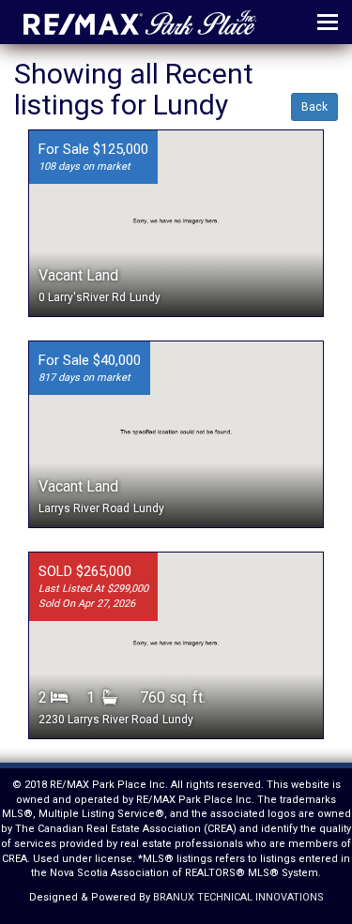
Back (314, 107)
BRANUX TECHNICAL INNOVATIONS (238, 897)
